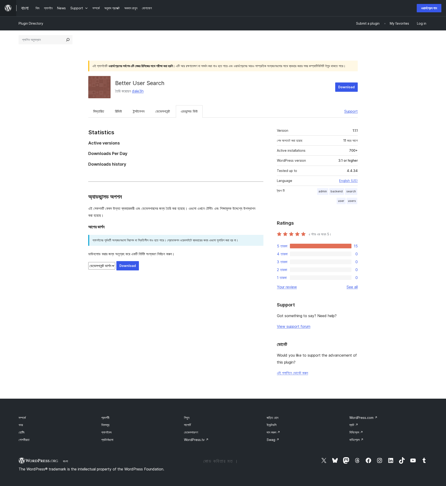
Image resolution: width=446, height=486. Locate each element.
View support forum (293, 326)
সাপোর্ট (187, 425)
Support (351, 111)
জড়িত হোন (272, 418)
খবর (21, 425)
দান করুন (273, 432)
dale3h (138, 91)
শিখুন (186, 418)
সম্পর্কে (22, 418)
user (341, 201)
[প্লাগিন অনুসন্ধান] (67, 39)
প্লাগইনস (106, 432)
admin (322, 191)
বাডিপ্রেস (356, 440)
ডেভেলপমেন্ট (162, 111)
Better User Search (139, 83)
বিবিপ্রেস (356, 432)
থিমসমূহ (105, 425)
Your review (287, 287)
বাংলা (65, 461)
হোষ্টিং (22, 432)
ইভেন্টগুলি (271, 425)
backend (337, 191)
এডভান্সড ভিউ (189, 111)
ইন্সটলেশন (138, 111)
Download (346, 87)
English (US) (348, 181)
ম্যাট (353, 425)
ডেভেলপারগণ (191, 432)
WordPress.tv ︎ (196, 440)
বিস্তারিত (98, 111)
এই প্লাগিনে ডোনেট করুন (292, 373)
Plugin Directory (31, 23)
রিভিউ (118, 111)
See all (352, 287)
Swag (273, 440)
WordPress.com (363, 418)
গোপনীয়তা (24, 440)
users (352, 201)
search (351, 191)
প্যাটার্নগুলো (107, 440)
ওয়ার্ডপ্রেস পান (429, 8)
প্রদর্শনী (105, 418)
